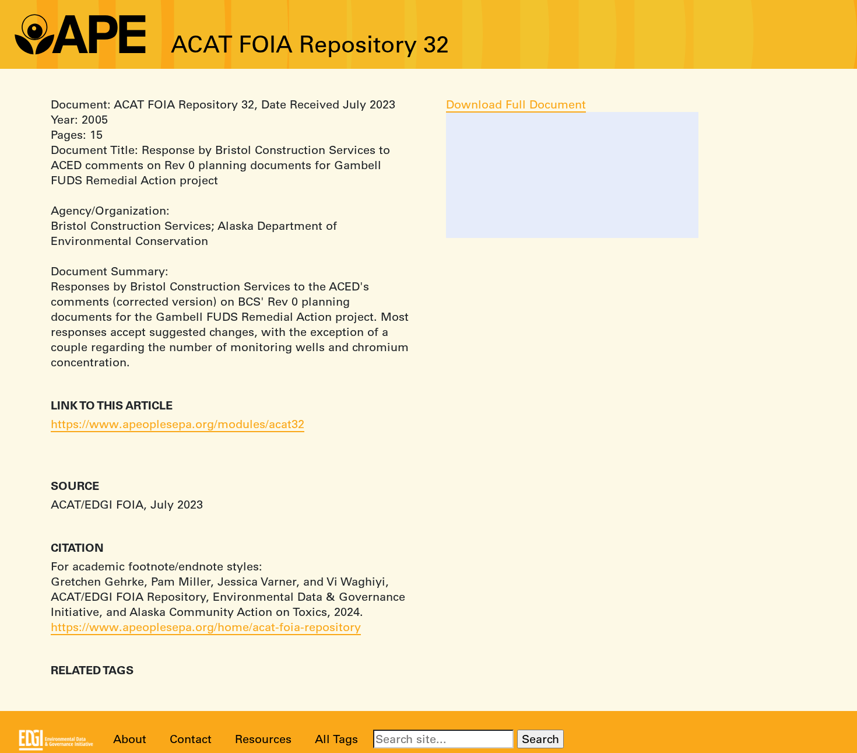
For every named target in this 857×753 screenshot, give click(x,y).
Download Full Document (516, 104)
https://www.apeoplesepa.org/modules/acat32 (177, 423)
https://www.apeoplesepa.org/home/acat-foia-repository (206, 626)
